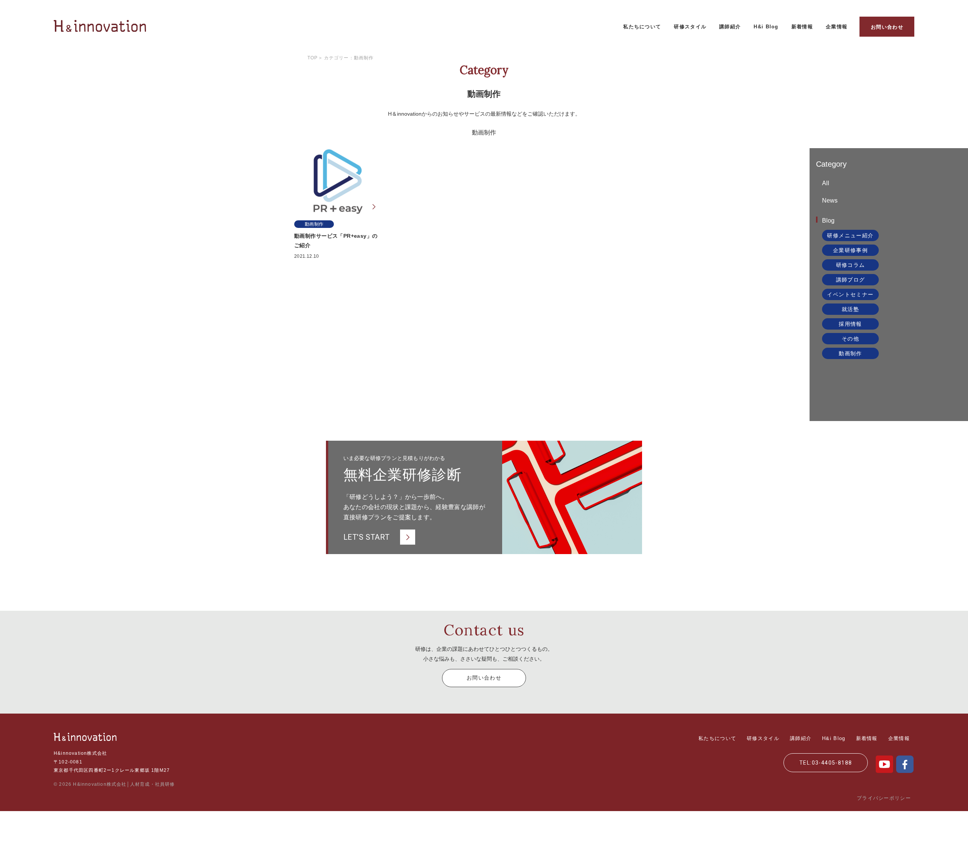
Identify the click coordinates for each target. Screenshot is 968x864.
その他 (850, 339)
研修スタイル (690, 26)
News (830, 200)
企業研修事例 (850, 250)
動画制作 (850, 353)
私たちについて (642, 26)
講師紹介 (730, 26)
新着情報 (802, 26)
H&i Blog (766, 26)
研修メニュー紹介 (850, 235)
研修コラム (850, 265)
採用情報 (850, 324)
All (825, 183)
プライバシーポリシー (884, 798)
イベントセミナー (850, 294)
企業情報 (836, 26)
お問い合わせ (887, 27)
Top (312, 57)
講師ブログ (850, 280)
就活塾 (850, 309)
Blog (828, 220)
